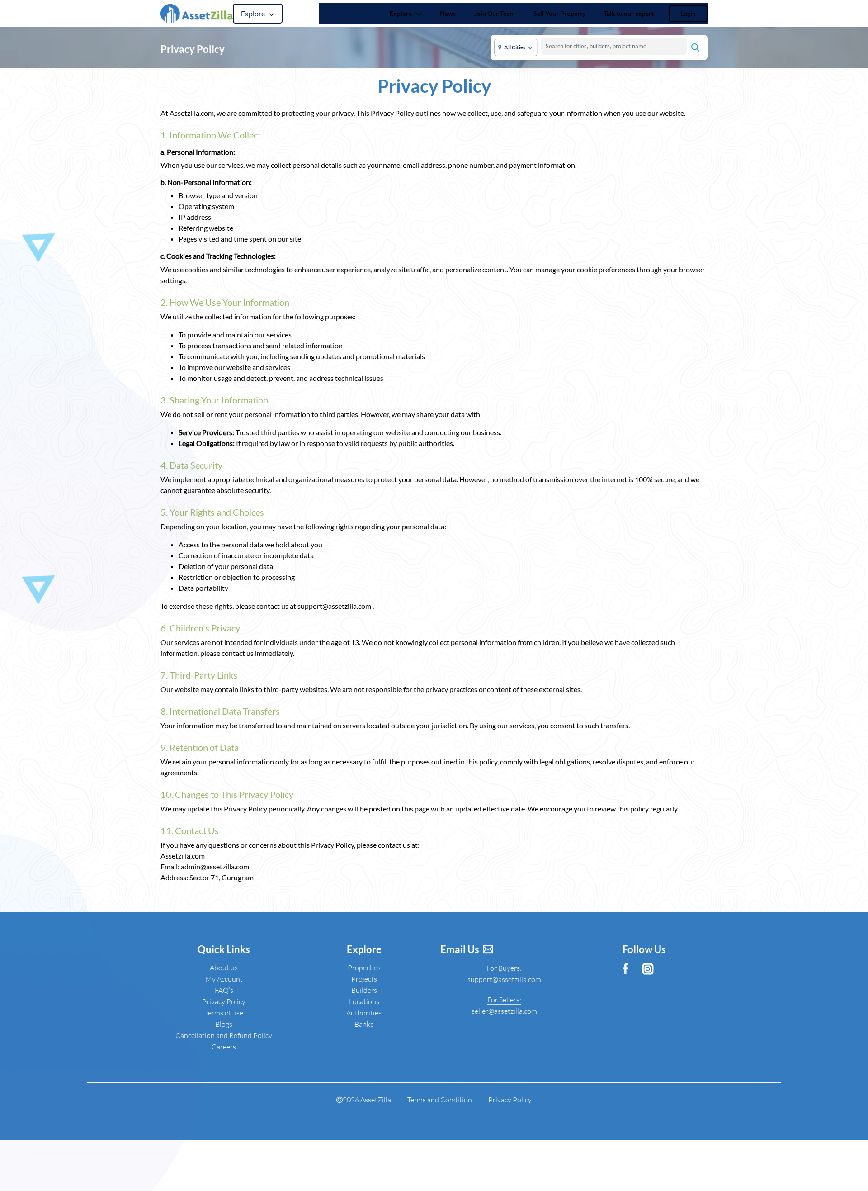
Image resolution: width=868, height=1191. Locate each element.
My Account (224, 978)
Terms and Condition (439, 1099)
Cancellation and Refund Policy (223, 1035)
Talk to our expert (629, 13)
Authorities (364, 1012)
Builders (364, 990)
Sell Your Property (559, 13)
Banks (363, 1024)
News (449, 13)
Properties (364, 967)
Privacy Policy (223, 1001)
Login (688, 13)
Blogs (223, 1024)
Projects (364, 978)
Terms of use (224, 1012)
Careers (224, 1046)
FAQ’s (224, 990)
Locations (364, 1001)
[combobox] (614, 46)
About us (224, 967)
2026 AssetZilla (367, 1099)
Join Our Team (494, 13)
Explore (253, 13)
